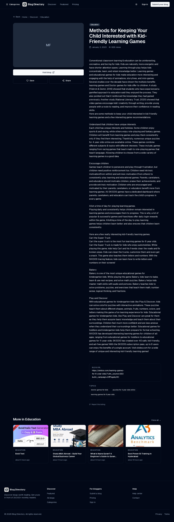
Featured (64, 4)
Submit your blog (160, 4)
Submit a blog (96, 493)
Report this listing (98, 404)
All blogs (51, 498)
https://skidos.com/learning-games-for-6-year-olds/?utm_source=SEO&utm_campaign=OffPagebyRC (108, 373)
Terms (167, 514)
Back (18, 17)
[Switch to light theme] (136, 4)
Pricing (75, 4)
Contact (135, 498)
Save (32, 80)
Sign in (145, 4)
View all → (156, 420)
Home (24, 17)
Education (45, 17)
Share (68, 80)
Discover (52, 4)
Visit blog (46, 72)
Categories (52, 502)
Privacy (159, 514)
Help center (137, 493)
